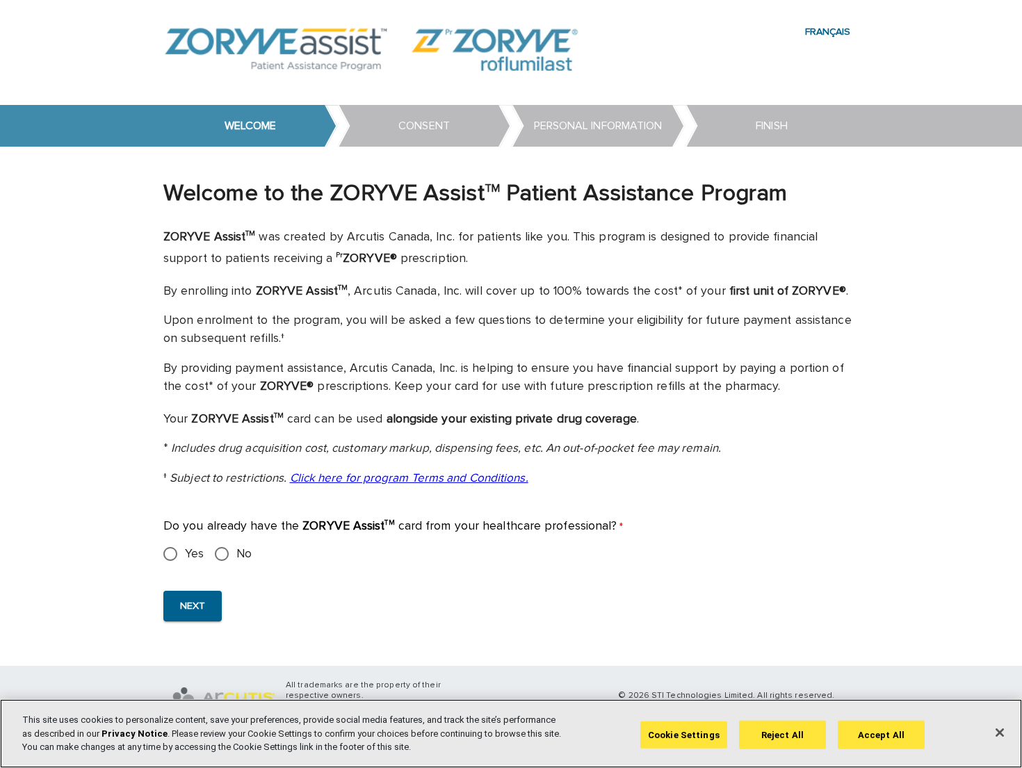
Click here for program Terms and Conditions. (409, 478)
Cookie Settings (684, 734)
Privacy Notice (135, 733)
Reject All (782, 734)
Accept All (881, 734)
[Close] (999, 732)
